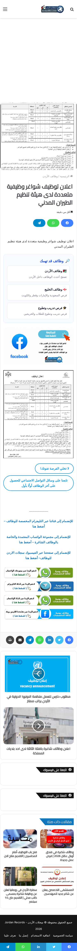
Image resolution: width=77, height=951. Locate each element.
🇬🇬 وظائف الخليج (44, 292)
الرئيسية (65, 176)
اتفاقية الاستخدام (40, 935)
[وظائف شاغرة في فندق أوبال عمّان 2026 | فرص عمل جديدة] (57, 838)
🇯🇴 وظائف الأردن (48, 273)
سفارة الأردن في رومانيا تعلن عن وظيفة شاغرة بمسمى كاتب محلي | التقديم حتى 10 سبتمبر (20, 895)
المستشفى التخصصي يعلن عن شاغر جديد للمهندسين (58, 891)
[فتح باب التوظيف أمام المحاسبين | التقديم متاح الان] (20, 838)
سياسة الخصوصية (63, 935)
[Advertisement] (38, 58)
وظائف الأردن (50, 176)
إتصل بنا (23, 935)
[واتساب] (53, 223)
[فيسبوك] (67, 223)
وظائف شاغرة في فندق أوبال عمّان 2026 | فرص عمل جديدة (60, 856)
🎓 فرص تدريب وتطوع (45, 310)
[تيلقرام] (39, 223)
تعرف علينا (10, 935)
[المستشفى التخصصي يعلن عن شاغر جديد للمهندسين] (57, 876)
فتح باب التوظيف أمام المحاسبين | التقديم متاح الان (20, 854)
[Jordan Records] (52, 9)
